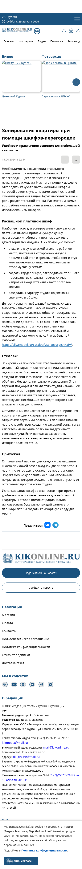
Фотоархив (26, 41)
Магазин (8, 615)
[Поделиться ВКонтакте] (47, 525)
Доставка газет (13, 663)
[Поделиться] (65, 160)
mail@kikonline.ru (56, 747)
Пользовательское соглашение (25, 639)
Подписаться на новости (41, 573)
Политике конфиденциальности (44, 850)
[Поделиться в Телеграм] (55, 525)
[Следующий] (76, 82)
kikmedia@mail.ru (15, 743)
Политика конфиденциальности (26, 647)
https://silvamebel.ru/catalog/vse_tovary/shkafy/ (37, 345)
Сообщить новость (41, 587)
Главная (9, 41)
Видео (42, 41)
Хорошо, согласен (20, 861)
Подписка (56, 41)
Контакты (9, 631)
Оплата (7, 623)
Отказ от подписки (16, 655)
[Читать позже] (76, 160)
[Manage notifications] (8, 861)
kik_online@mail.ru (26, 757)
